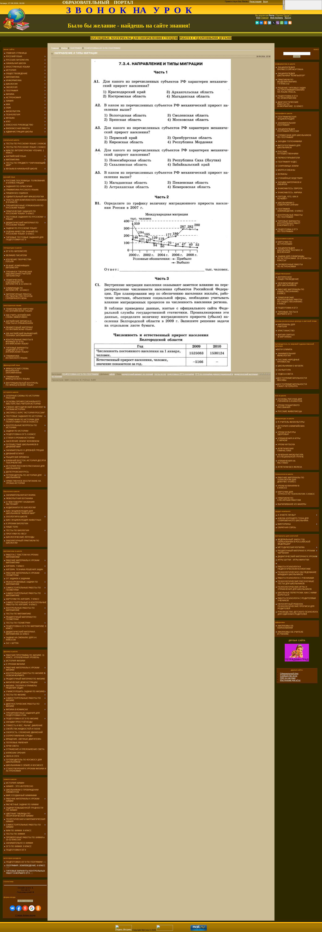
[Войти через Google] (32, 908)
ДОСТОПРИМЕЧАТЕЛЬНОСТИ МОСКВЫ (291, 379)
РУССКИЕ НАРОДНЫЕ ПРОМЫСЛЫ (287, 361)
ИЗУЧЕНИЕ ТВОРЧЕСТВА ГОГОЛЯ (17, 260)
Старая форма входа (25, 915)
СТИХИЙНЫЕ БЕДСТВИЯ (290, 178)
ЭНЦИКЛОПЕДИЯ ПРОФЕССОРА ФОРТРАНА (289, 68)
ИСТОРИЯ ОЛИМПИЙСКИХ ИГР (290, 427)
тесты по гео (160, 374)
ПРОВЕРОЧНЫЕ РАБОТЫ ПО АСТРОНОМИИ (289, 265)
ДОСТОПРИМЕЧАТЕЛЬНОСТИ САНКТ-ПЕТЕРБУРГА (291, 385)
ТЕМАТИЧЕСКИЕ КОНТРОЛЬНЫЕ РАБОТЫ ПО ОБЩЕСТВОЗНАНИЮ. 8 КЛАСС (289, 300)
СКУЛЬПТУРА (284, 370)
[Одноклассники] (265, 22)
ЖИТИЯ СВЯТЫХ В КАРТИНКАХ (285, 336)
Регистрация (255, 1)
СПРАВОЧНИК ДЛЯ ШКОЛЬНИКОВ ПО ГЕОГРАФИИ (293, 136)
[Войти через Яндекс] (25, 908)
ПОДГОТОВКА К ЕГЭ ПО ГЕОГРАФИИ (24, 862)
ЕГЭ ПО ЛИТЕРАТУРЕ (16, 251)
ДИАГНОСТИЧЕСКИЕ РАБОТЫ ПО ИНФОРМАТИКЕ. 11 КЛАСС (289, 104)
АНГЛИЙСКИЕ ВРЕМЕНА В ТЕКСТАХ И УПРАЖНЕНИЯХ (18, 322)
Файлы (64, 48)
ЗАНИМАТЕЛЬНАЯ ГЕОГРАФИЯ (286, 124)
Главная (265, 18)
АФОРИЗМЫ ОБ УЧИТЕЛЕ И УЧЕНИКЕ (289, 633)
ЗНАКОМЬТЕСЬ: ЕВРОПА (290, 188)
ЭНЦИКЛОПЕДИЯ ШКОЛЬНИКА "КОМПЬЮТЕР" (290, 74)
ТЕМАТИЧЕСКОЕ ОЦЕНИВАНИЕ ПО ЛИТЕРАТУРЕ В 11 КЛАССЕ (17, 282)
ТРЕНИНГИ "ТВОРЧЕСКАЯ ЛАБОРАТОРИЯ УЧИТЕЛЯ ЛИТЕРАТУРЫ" (18, 274)
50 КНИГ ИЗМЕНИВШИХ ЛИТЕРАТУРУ (16, 266)
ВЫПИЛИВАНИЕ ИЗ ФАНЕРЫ (292, 504)
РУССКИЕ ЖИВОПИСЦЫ (290, 411)
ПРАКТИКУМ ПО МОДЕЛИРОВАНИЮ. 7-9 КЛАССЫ (286, 81)
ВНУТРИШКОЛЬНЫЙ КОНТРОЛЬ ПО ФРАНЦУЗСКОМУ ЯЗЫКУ (21, 384)
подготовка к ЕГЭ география (180, 374)
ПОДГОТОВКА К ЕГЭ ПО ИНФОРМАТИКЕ (287, 97)
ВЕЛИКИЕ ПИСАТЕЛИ (16, 255)
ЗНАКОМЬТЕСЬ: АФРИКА (290, 192)
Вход (265, 1)
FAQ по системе (288, 678)
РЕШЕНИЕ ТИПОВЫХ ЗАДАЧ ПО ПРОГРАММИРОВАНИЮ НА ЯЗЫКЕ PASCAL (291, 90)
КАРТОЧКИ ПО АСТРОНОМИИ (284, 243)
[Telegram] (269, 22)
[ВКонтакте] (261, 22)
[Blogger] (290, 22)
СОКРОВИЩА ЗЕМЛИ (288, 166)
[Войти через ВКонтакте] (12, 908)
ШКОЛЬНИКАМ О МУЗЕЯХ (290, 366)
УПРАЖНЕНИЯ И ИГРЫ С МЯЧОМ (288, 439)
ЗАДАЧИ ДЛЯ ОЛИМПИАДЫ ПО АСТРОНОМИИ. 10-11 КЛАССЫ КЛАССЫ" (293, 258)
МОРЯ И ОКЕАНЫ (286, 170)
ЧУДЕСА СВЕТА (285, 374)
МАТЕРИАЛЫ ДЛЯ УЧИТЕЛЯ (285, 325)
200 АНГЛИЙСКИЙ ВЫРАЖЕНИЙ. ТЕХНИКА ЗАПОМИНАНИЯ (21, 334)
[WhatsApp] (281, 22)
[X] (273, 22)
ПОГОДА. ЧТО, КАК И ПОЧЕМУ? (287, 197)
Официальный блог (289, 673)
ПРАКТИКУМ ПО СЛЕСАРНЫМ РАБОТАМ (288, 499)
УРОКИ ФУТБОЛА (286, 444)
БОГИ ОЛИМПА (284, 349)
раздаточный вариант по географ (137, 374)
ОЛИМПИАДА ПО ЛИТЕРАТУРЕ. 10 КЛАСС (16, 289)
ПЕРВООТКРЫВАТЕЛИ (289, 158)
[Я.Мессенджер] (257, 22)
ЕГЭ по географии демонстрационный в (214, 374)
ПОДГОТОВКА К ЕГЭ (288, 308)
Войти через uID (25, 901)
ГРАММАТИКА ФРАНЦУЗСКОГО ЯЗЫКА (17, 378)
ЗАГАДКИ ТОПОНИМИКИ (290, 141)
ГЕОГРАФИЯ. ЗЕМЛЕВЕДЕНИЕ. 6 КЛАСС (25, 865)
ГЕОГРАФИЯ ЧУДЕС (287, 162)
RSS (258, 18)
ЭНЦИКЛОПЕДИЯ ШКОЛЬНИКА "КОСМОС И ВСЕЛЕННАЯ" (289, 250)
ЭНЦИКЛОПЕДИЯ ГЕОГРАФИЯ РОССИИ (287, 130)
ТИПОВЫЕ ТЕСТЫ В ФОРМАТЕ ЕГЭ (287, 313)
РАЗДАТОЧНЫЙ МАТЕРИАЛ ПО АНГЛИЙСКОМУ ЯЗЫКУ (18, 328)
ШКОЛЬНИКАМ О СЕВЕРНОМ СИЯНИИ (287, 204)
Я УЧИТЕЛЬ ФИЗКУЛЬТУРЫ (291, 422)
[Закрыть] (283, 9)
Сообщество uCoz (288, 676)
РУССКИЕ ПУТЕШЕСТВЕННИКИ (287, 152)
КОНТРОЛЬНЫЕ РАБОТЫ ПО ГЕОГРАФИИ (289, 216)
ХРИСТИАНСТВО (286, 331)
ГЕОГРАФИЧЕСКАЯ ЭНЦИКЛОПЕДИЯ (286, 118)
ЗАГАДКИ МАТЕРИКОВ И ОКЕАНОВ (288, 183)
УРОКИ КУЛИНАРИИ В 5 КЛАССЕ (287, 487)
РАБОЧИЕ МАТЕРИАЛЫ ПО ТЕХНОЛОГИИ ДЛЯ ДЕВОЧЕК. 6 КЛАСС (290, 479)
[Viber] (277, 22)
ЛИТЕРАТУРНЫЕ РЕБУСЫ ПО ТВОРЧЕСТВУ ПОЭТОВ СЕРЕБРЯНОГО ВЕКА (18, 296)
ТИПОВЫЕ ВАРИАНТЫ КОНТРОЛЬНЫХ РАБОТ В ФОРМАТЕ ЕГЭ (25, 872)
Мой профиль (276, 18)
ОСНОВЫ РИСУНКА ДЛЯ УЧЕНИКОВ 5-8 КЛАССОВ (289, 400)
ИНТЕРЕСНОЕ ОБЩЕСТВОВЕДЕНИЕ (287, 278)
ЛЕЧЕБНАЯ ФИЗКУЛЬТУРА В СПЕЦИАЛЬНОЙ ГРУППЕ (290, 456)
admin (112, 374)
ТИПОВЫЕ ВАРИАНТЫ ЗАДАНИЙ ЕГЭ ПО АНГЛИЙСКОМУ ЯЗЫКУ (16, 350)
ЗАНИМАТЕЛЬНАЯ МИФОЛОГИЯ (286, 354)
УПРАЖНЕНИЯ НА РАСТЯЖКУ (285, 462)
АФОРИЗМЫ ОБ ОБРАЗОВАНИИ (284, 627)
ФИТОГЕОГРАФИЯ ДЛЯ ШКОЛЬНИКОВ (288, 146)
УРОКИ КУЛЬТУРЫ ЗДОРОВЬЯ (286, 433)
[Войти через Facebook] (19, 908)
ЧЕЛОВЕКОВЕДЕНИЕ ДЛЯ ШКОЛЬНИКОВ (287, 284)
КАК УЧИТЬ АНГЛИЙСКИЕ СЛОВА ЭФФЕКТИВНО (17, 316)
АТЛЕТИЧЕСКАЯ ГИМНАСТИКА (284, 449)
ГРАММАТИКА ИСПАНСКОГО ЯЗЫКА (15, 357)
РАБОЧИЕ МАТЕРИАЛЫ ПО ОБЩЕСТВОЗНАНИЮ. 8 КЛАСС (290, 291)
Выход (288, 18)
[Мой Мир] (286, 22)
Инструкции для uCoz (290, 680)
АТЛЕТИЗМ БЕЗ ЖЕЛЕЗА (290, 467)
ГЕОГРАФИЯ (76, 48)
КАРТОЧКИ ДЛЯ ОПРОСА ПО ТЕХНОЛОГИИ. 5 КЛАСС (295, 493)
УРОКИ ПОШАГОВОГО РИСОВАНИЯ (288, 406)
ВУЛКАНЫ (282, 174)
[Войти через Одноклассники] (38, 908)
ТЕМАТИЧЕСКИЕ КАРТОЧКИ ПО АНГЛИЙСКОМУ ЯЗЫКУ (18, 310)
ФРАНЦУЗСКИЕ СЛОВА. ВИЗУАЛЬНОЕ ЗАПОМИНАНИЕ (16, 370)
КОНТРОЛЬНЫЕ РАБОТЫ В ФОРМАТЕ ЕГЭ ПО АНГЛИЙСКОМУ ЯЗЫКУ (18, 341)
